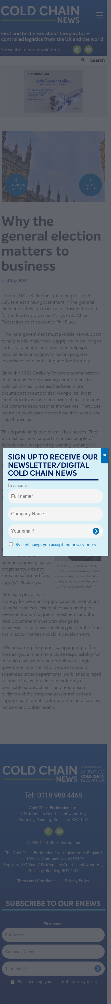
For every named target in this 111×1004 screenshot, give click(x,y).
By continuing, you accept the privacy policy (56, 545)
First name (17, 486)
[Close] (104, 455)
